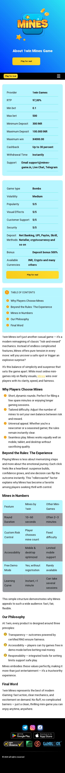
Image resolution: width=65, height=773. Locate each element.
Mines (41, 376)
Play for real (26, 61)
